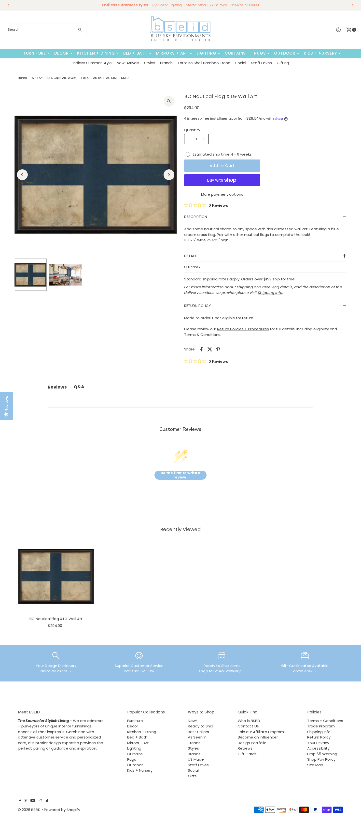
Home (22, 78)
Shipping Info (319, 731)
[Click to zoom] (169, 101)
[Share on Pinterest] (218, 349)
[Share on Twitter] (209, 349)
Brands (166, 62)
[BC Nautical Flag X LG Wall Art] (56, 576)
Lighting (206, 53)
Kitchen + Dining (96, 53)
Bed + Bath (135, 53)
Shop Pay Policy (321, 759)
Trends (194, 742)
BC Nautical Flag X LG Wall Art (56, 618)
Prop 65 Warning (322, 753)
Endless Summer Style (92, 62)
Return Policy (319, 737)
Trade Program (321, 726)
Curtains (235, 53)
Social (240, 62)
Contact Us (248, 726)
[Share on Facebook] (201, 349)
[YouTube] (32, 801)
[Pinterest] (26, 801)
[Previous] (9, 5)
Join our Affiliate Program (261, 731)
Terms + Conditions (325, 720)
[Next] (352, 5)
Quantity (192, 129)
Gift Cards (247, 753)
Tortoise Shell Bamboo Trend (204, 62)
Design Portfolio (252, 742)
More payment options (222, 194)
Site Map (315, 764)
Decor (61, 53)
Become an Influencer (258, 737)
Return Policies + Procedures (243, 329)
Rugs (260, 53)
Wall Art (37, 78)
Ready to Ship (200, 726)
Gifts (192, 776)
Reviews (245, 748)
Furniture (35, 53)
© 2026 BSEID (29, 809)
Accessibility (318, 748)
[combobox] (45, 30)
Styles (149, 62)
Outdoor (284, 53)
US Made (196, 759)
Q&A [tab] (79, 387)
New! (192, 720)
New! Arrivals (128, 62)
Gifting (283, 62)
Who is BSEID (249, 720)
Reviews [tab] (57, 387)
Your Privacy (318, 742)
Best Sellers (198, 731)
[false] (56, 655)
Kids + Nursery (320, 53)
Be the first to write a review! (180, 475)
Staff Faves (261, 62)
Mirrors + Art (172, 53)
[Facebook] (20, 801)
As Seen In (197, 737)
